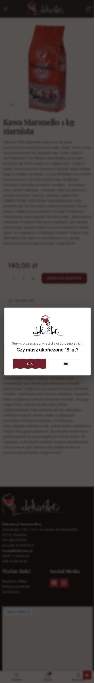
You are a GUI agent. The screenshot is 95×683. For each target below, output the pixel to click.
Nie (65, 363)
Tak (30, 363)
